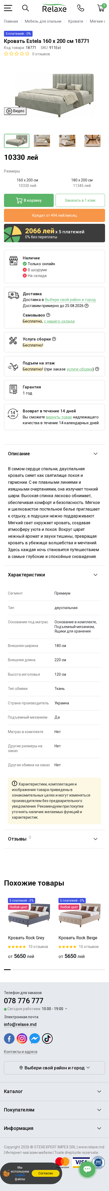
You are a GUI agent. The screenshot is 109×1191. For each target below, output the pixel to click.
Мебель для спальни (43, 21)
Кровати (75, 21)
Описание (19, 453)
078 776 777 (23, 1001)
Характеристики (26, 574)
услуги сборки (80, 369)
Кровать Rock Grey (26, 937)
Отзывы (19, 838)
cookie (20, 1175)
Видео (18, 110)
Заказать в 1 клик (80, 200)
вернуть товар (59, 417)
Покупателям (19, 1110)
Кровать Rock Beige (77, 937)
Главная (11, 21)
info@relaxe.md (20, 1024)
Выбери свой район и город (70, 299)
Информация (18, 1128)
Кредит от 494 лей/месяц (54, 215)
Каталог (13, 1091)
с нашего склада (59, 321)
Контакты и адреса (20, 1052)
